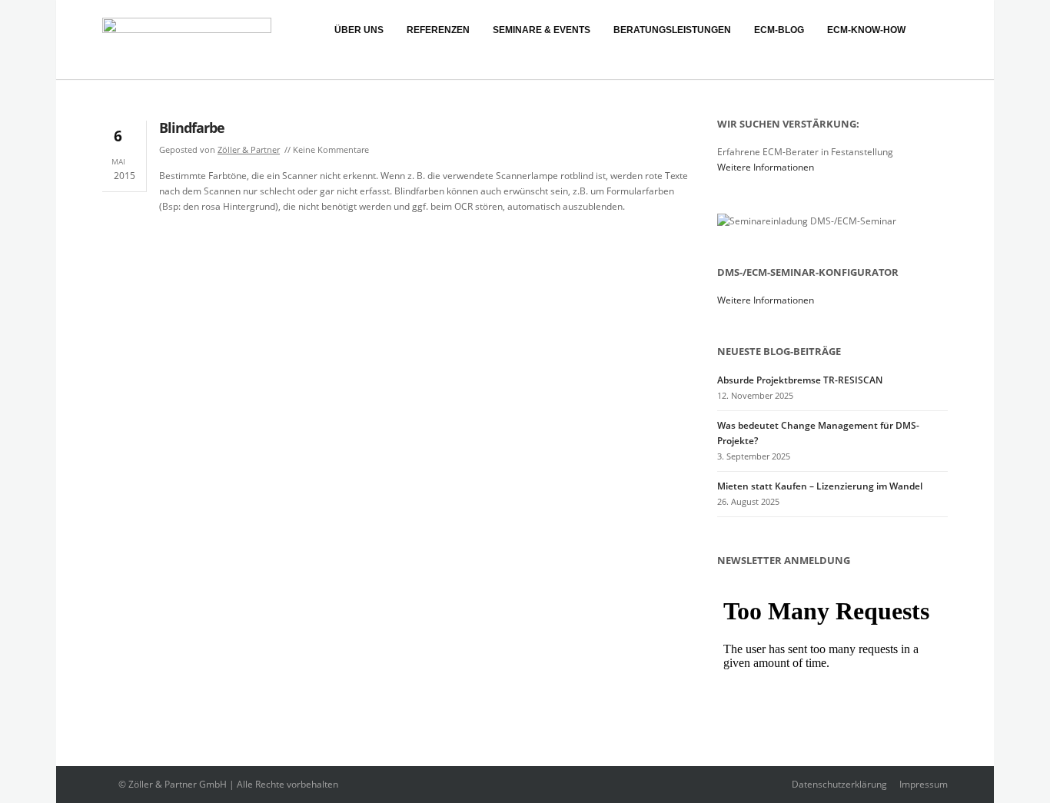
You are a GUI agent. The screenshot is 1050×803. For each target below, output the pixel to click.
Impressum (923, 784)
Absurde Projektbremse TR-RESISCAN (799, 380)
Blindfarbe (191, 127)
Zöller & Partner (249, 149)
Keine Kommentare (331, 149)
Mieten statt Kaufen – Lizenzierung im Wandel (819, 486)
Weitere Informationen (765, 167)
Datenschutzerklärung (839, 784)
